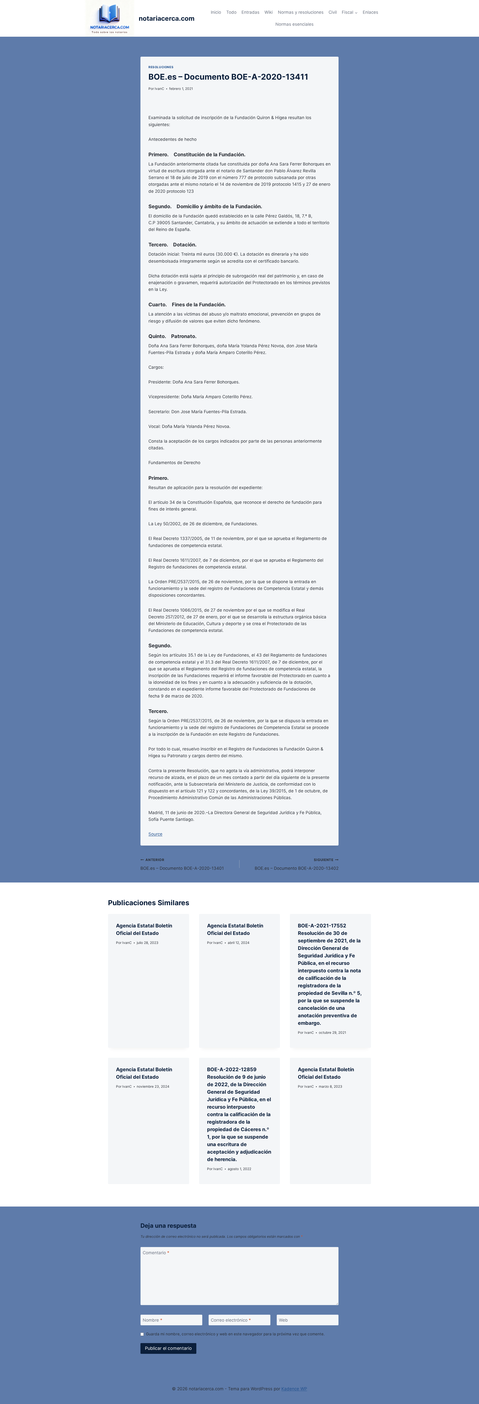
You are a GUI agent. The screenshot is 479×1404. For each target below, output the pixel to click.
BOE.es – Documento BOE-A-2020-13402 (297, 864)
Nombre (152, 1320)
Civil (333, 12)
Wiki (268, 12)
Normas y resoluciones (301, 12)
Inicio (216, 12)
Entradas (250, 12)
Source (155, 834)
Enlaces (370, 12)
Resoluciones (160, 67)
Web (283, 1320)
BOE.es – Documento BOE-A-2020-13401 (182, 864)
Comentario (156, 1252)
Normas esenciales (294, 24)
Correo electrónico (231, 1320)
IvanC (159, 89)
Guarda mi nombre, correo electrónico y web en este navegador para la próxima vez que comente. (235, 1334)
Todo (231, 12)
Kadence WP (294, 1388)
